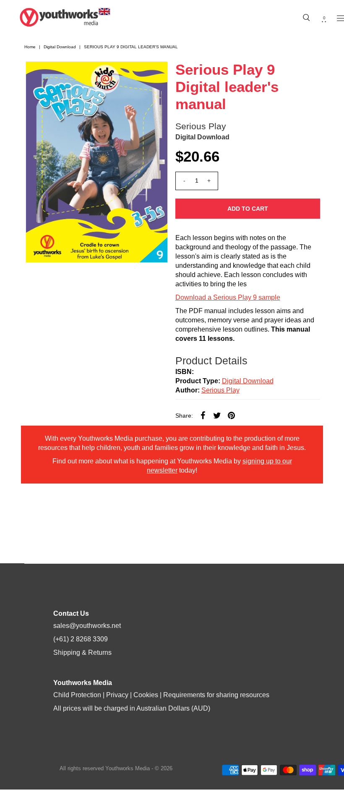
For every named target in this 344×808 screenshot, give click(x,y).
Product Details (211, 360)
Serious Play (200, 126)
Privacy (117, 694)
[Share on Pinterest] (231, 415)
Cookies (145, 694)
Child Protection (77, 694)
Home (30, 46)
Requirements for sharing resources (216, 694)
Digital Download (60, 46)
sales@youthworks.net (87, 625)
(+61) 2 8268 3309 (80, 639)
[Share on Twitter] (217, 415)
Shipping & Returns (82, 652)
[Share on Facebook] (203, 415)
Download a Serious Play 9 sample (227, 297)
